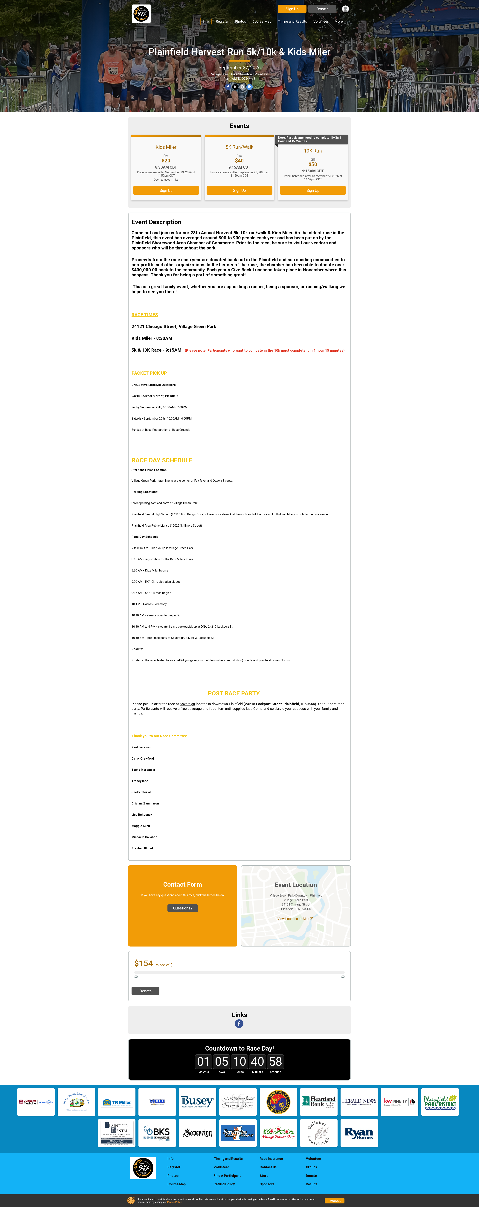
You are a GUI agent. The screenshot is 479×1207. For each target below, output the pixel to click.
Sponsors (267, 1184)
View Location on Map (293, 919)
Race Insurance (271, 1159)
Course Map (261, 21)
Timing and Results (292, 21)
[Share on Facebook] (228, 87)
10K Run (313, 150)
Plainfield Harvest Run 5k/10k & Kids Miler (240, 52)
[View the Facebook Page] (239, 1023)
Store (264, 1176)
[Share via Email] (242, 87)
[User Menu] (345, 8)
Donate (322, 9)
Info (206, 21)
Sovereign (187, 704)
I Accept (334, 1201)
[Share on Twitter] (235, 87)
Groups (311, 1167)
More (339, 21)
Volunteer (320, 21)
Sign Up (292, 9)
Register (222, 21)
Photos (240, 21)
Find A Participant (227, 1176)
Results (311, 1184)
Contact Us (268, 1167)
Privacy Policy (174, 1202)
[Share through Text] (249, 87)
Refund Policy (224, 1184)
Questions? (182, 908)
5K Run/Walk (239, 147)
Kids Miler (166, 147)
